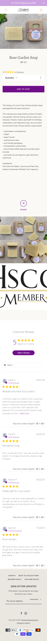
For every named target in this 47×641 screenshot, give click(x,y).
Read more (24, 413)
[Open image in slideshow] (23, 31)
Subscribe (34, 599)
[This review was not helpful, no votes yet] (42, 423)
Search (12, 576)
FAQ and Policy (32, 579)
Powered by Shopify (23, 623)
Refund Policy (15, 579)
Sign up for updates (23, 586)
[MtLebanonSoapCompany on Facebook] (21, 613)
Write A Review (24, 353)
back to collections (29, 576)
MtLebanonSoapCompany (29, 620)
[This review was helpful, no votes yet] (37, 423)
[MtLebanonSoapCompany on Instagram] (25, 613)
